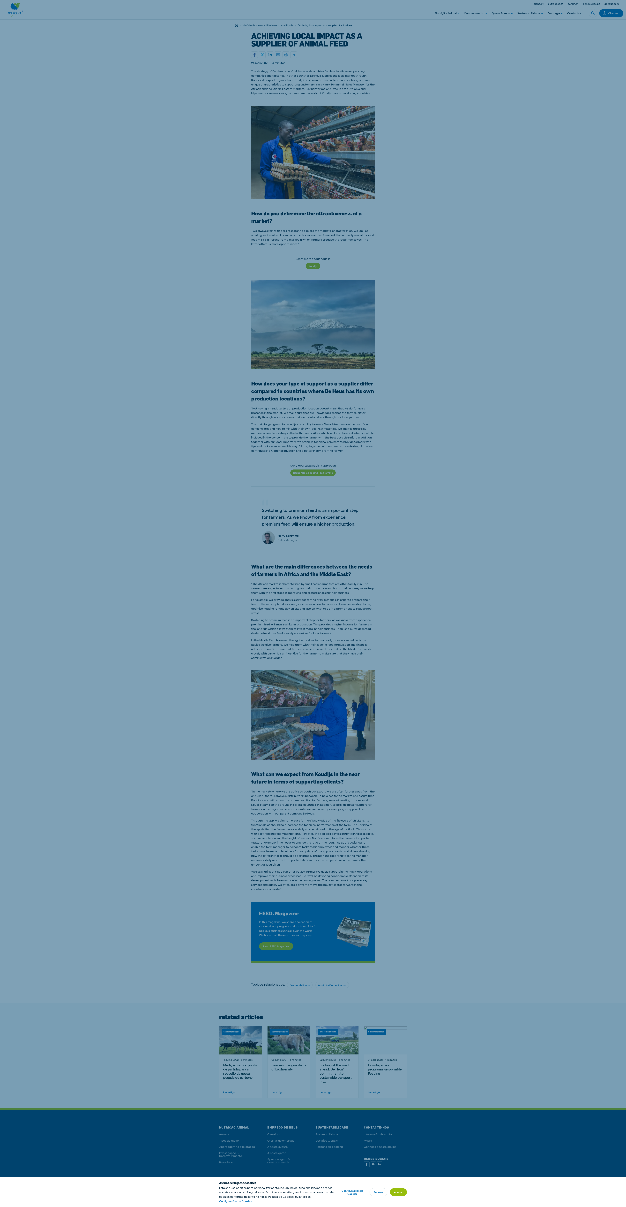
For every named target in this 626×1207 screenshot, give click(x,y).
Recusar (378, 1192)
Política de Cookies (281, 1196)
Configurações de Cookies (352, 1192)
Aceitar (398, 1192)
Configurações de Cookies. (235, 1201)
